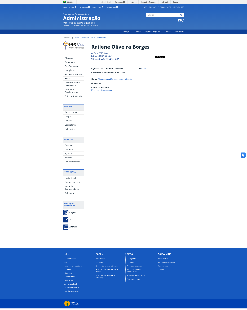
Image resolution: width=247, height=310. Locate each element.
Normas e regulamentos (136, 275)
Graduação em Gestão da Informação (105, 276)
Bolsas (68, 78)
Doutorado (70, 62)
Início (77, 38)
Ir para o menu (84, 7)
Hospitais (68, 273)
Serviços (126, 31)
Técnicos (68, 157)
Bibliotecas (68, 269)
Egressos (69, 153)
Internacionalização (71, 287)
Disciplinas (69, 70)
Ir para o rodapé (111, 7)
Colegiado (69, 193)
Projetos (68, 120)
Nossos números (72, 182)
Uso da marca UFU (71, 291)
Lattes (144, 68)
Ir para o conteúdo (69, 7)
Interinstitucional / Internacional (73, 84)
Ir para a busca (97, 7)
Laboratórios (70, 124)
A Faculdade (100, 258)
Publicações (70, 129)
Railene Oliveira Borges (97, 38)
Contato (167, 31)
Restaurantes (69, 276)
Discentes (69, 149)
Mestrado (69, 58)
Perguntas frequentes (153, 31)
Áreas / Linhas (71, 112)
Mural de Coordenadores (72, 187)
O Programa (131, 258)
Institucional (70, 178)
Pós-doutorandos (72, 161)
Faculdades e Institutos (73, 266)
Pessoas (84, 38)
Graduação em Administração (107, 266)
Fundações (68, 280)
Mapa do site (178, 7)
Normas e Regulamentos (71, 90)
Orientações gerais (134, 279)
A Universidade (70, 258)
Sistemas (73, 227)
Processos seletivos (134, 266)
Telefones (137, 31)
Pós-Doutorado (71, 66)
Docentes (69, 145)
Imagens (72, 212)
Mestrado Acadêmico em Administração (115, 79)
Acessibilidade (150, 7)
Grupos (68, 116)
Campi (66, 262)
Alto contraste (164, 7)
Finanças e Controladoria (101, 90)
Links (71, 220)
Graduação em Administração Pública (107, 270)
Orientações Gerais (73, 96)
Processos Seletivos (73, 74)
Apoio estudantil (70, 284)
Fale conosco (179, 31)
